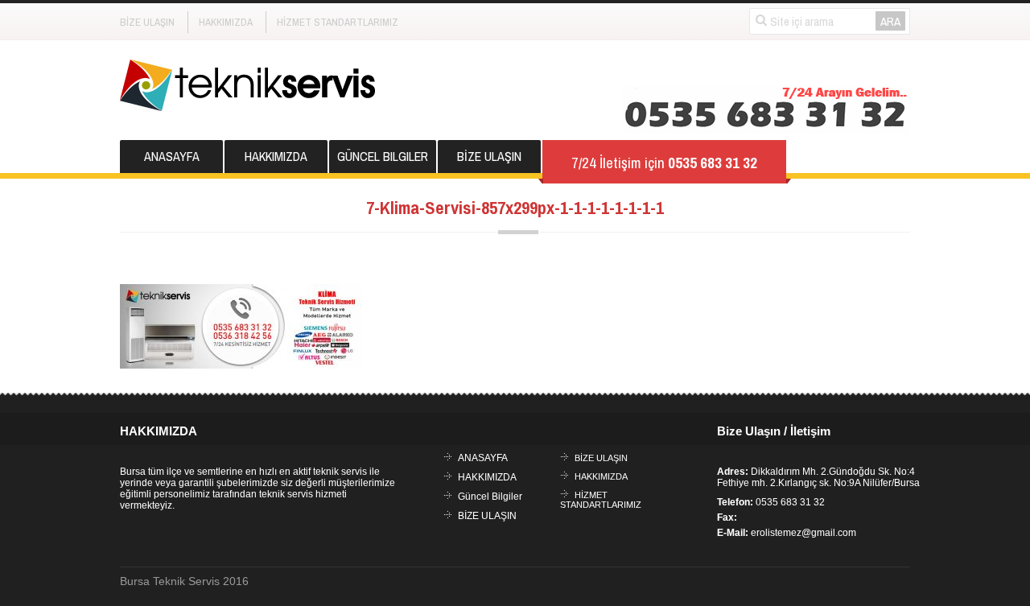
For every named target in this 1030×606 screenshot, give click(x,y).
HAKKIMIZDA (226, 22)
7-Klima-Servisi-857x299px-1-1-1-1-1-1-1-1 (515, 208)
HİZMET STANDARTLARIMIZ (337, 22)
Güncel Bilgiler (382, 156)
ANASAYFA (172, 156)
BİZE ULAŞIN (147, 22)
